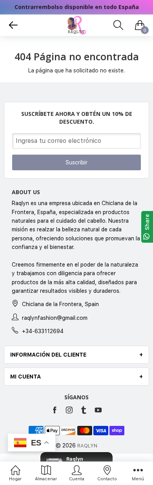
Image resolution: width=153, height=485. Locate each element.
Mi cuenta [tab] (25, 376)
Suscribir (76, 162)
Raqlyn (87, 446)
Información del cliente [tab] (48, 354)
